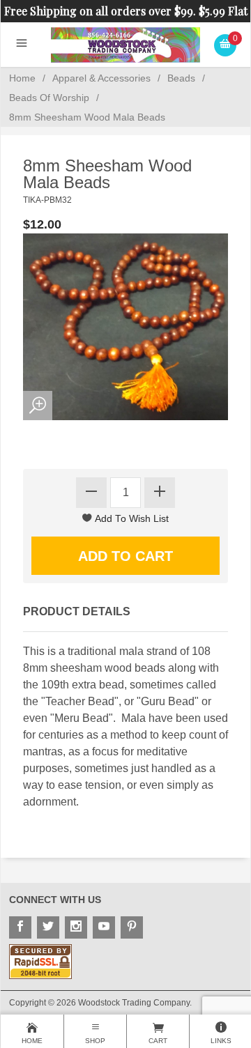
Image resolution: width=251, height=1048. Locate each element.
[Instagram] (76, 927)
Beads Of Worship (49, 97)
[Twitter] (48, 927)
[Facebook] (20, 927)
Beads (181, 78)
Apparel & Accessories (101, 78)
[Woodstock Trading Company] (126, 44)
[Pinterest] (132, 927)
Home (22, 78)
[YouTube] (104, 927)
